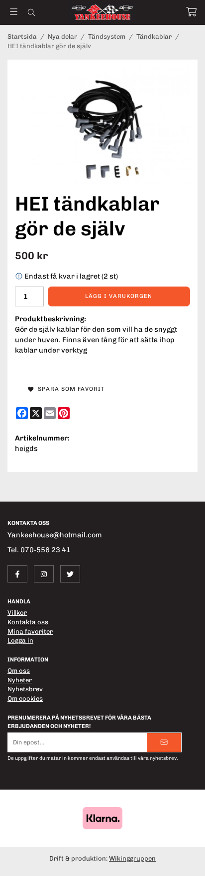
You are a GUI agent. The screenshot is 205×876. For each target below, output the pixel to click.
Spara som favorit (69, 388)
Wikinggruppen (132, 858)
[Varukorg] (191, 11)
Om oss (18, 670)
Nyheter (19, 680)
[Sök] (31, 12)
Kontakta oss (27, 622)
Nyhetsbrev (25, 689)
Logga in (20, 640)
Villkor (17, 612)
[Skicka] (164, 742)
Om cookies (25, 698)
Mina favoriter (30, 631)
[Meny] (13, 11)
